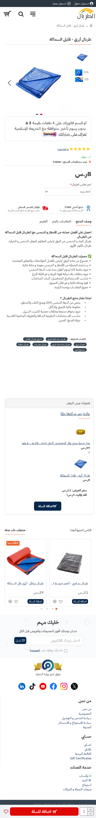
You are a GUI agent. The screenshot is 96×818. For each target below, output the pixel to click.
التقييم (44, 222)
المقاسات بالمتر (61, 222)
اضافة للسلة (45, 506)
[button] (67, 82)
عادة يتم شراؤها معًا (75, 414)
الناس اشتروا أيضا (80, 530)
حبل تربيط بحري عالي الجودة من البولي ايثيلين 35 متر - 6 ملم (56, 443)
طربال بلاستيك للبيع (61, 344)
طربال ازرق (80, 344)
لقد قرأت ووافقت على (46, 650)
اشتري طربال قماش (33, 339)
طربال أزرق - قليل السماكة (75, 475)
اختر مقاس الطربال (81, 184)
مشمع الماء (80, 350)
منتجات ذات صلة (15, 530)
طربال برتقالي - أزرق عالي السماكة (25, 584)
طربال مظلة (23, 344)
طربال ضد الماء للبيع (57, 339)
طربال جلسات (40, 344)
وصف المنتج (83, 222)
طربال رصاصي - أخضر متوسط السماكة (69, 584)
